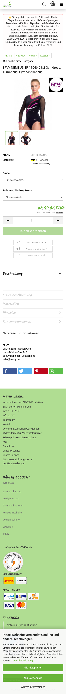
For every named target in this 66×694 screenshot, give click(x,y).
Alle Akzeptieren (33, 667)
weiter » (33, 55)
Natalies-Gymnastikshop (22, 625)
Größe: (6, 173)
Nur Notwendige (33, 678)
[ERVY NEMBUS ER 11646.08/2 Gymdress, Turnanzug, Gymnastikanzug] (33, 103)
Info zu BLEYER (11, 411)
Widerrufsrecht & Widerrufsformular (22, 433)
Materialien (11, 304)
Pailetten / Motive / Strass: (18, 190)
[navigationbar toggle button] (61, 4)
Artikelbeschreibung (17, 295)
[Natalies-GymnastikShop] (7, 4)
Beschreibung (13, 274)
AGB (5, 441)
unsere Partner (11, 455)
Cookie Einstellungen (14, 463)
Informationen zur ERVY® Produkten (23, 402)
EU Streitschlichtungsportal (17, 459)
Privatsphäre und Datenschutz (19, 437)
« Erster (8, 55)
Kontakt (7, 424)
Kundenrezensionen (17, 321)
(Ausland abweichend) (40, 164)
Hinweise (9, 313)
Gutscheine (9, 446)
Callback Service (11, 450)
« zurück (20, 55)
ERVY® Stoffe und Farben (17, 406)
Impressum (9, 419)
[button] (8, 220)
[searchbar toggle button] (44, 4)
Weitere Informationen (33, 687)
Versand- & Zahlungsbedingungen (21, 428)
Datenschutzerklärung (22, 660)
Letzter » (45, 55)
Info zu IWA (9, 415)
